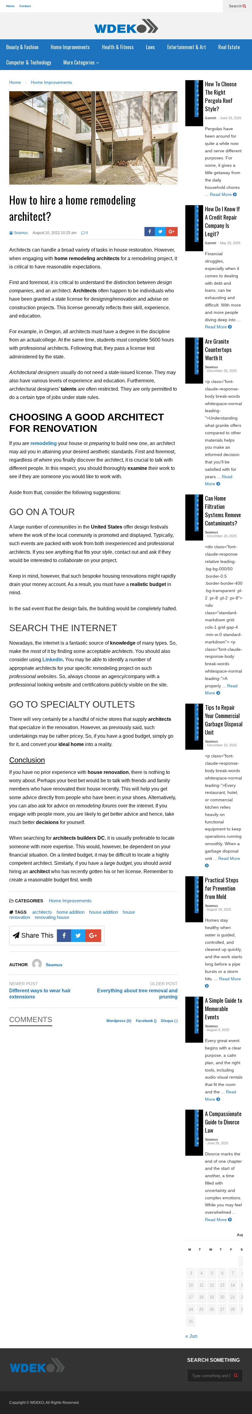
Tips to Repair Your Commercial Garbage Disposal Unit (223, 719)
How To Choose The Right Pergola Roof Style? (221, 96)
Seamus (20, 233)
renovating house (52, 917)
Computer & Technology (28, 62)
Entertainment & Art (186, 47)
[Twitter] (160, 231)
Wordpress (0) (119, 1021)
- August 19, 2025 (218, 909)
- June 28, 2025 (216, 1143)
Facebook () (146, 1021)
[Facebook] (149, 231)
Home (10, 6)
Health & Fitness (118, 47)
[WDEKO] (126, 25)
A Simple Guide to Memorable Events (223, 1008)
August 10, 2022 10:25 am (55, 233)
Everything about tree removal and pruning (137, 994)
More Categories (79, 62)
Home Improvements (70, 47)
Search (235, 6)
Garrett (210, 118)
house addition (103, 912)
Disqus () (169, 1021)
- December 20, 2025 (221, 536)
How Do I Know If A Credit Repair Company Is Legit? (222, 221)
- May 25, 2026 (229, 243)
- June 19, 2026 (229, 118)
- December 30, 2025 (221, 371)
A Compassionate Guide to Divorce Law (223, 1121)
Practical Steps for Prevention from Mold (221, 888)
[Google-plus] (172, 231)
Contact (25, 6)
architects (42, 912)
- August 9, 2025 (217, 1030)
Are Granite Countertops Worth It (218, 349)
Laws (150, 47)
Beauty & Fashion (22, 47)
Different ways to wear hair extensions (40, 994)
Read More (221, 194)
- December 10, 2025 (221, 745)
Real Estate (229, 47)
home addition (71, 912)
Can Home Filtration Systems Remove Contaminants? (223, 510)
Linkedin (52, 659)
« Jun (191, 1336)
